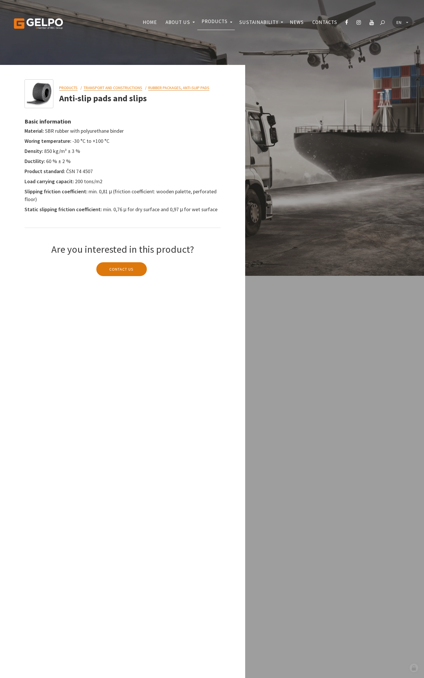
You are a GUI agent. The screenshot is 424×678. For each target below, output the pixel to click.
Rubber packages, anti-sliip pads (178, 87)
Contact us (121, 269)
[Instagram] (358, 22)
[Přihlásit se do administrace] (414, 668)
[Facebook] (346, 22)
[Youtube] (371, 22)
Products (68, 87)
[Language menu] (402, 22)
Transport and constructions (113, 87)
